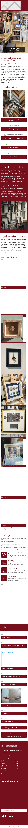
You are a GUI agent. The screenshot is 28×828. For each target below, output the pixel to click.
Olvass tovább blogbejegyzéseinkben (14, 735)
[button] (4, 530)
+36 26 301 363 (7, 752)
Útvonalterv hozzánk (8, 811)
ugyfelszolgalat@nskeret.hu (10, 756)
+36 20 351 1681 (7, 754)
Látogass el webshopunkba (13, 728)
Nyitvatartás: (6, 758)
